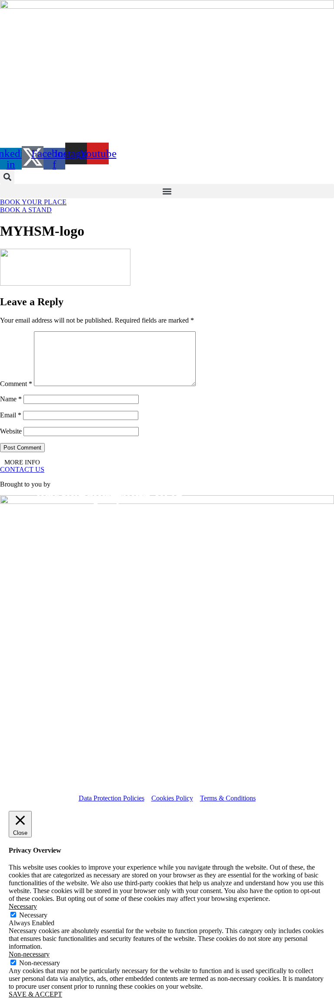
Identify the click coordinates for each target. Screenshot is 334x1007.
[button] (7, 177)
